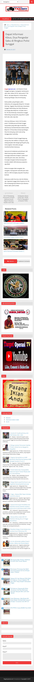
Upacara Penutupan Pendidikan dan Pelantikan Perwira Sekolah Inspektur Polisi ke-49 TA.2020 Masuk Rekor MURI (20, 506)
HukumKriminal (15, 24)
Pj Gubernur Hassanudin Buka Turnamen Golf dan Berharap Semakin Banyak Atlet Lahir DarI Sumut (20, 591)
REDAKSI (8, 418)
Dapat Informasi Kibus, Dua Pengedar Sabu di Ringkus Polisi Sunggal (16, 26)
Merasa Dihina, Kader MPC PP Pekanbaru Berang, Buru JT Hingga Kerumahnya (19, 518)
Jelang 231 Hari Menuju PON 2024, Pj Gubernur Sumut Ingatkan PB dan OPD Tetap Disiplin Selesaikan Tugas (21, 581)
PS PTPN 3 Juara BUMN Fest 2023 (21, 608)
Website (11, 261)
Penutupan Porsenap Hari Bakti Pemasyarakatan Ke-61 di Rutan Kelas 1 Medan (20, 570)
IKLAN (7, 422)
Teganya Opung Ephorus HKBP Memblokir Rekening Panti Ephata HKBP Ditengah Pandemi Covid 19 (20, 459)
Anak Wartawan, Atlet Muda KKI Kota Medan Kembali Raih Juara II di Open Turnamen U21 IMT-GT (20, 600)
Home (7, 24)
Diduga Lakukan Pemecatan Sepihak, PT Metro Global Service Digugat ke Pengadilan (20, 447)
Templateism (17, 679)
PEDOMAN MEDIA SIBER (12, 420)
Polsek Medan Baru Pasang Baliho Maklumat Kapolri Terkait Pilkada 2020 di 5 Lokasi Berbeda (20, 471)
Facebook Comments (24, 261)
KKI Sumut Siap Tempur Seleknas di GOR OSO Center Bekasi (20, 560)
